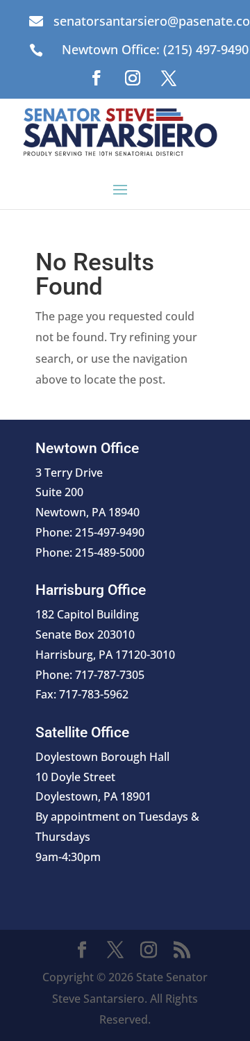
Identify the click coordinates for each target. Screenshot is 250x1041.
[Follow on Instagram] (132, 78)
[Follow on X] (168, 78)
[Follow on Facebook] (96, 78)
